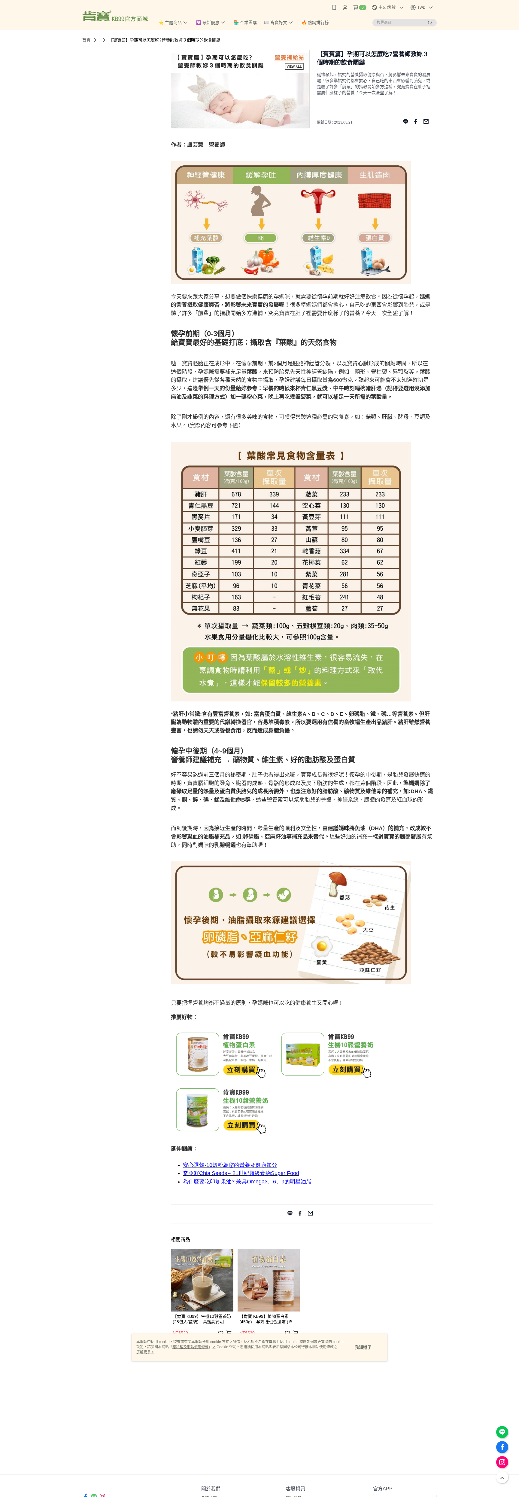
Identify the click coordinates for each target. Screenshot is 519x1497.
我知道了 (363, 1347)
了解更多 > (145, 1352)
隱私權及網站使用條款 (190, 1347)
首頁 (86, 40)
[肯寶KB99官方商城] (115, 16)
